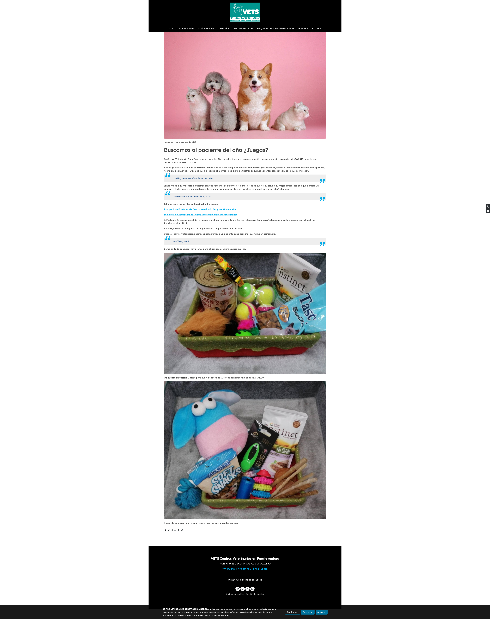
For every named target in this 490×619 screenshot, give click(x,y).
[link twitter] (247, 588)
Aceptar (321, 612)
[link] (245, 12)
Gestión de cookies (255, 594)
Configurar (292, 612)
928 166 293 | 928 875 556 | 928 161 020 (245, 569)
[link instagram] (243, 588)
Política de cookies (235, 594)
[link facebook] (237, 588)
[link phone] (488, 206)
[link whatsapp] (252, 588)
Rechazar (308, 612)
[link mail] (488, 211)
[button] (303, 28)
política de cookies (220, 615)
